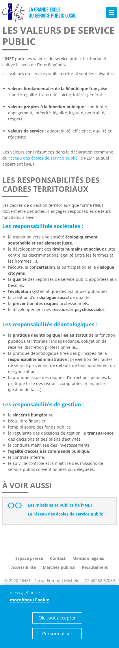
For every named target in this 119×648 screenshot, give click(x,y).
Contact (58, 558)
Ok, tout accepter (57, 618)
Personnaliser (57, 633)
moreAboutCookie (29, 599)
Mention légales (88, 558)
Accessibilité (23, 567)
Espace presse (29, 558)
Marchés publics (59, 567)
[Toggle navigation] (111, 12)
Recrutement (95, 567)
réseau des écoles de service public (43, 158)
